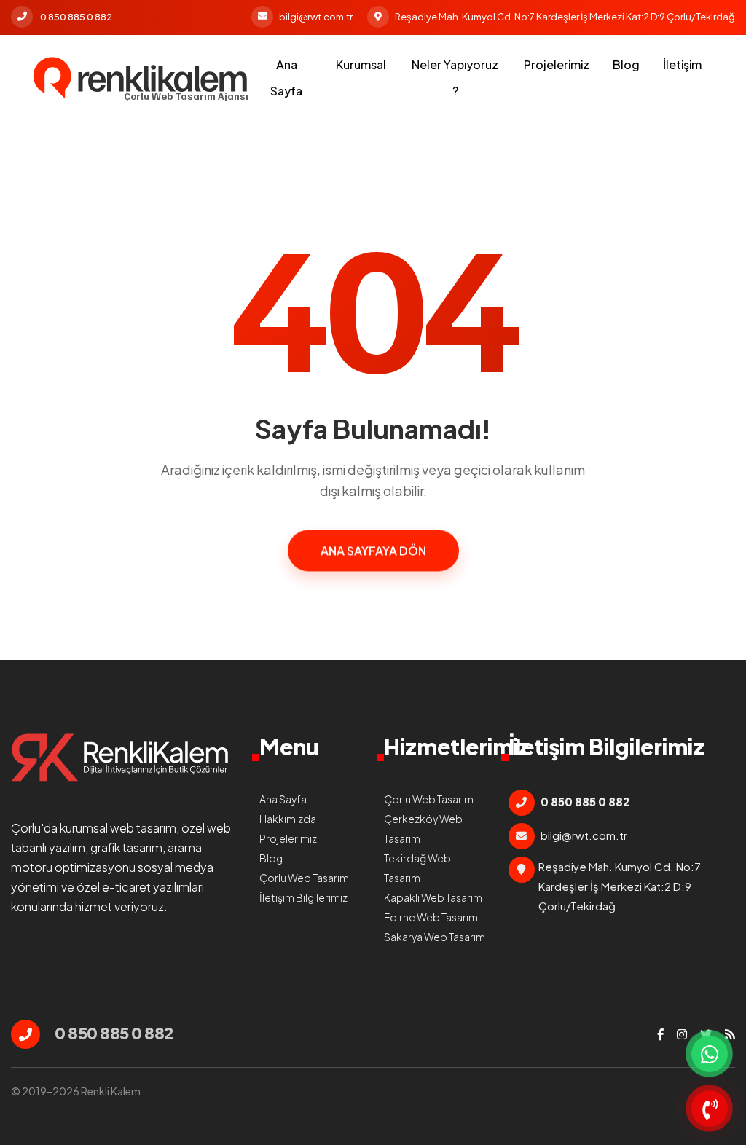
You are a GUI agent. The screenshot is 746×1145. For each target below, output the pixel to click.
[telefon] (709, 1108)
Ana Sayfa (286, 77)
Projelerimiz (556, 64)
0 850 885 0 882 (76, 17)
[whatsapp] (709, 1054)
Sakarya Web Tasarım (434, 936)
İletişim (682, 64)
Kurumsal (361, 64)
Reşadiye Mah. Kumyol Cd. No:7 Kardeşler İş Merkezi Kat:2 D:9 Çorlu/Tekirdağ (565, 17)
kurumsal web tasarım (118, 827)
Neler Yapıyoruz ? (455, 77)
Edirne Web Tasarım (431, 917)
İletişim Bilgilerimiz (303, 897)
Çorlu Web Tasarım (304, 877)
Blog (626, 64)
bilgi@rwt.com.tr (316, 17)
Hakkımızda (287, 818)
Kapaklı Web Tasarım (433, 897)
